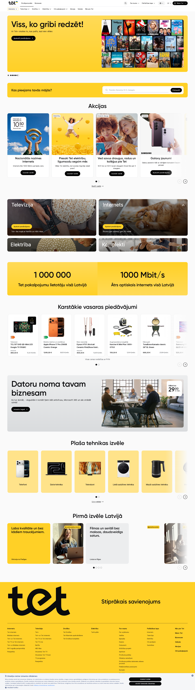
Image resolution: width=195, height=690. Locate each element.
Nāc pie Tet (179, 629)
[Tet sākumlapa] (13, 3)
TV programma (40, 658)
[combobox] (192, 676)
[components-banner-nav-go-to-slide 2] (13, 75)
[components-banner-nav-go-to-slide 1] (11, 75)
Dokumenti (122, 645)
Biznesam (179, 637)
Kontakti (122, 670)
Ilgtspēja (122, 639)
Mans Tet (179, 633)
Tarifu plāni (95, 632)
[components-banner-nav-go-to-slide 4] (17, 75)
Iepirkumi (122, 652)
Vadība (121, 635)
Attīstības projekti (125, 648)
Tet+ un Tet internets (14, 639)
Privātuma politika (125, 655)
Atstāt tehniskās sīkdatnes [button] (145, 684)
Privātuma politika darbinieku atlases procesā (131, 662)
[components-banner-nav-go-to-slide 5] (18, 75)
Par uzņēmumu (124, 632)
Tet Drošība (67, 632)
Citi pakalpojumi (181, 651)
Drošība (66, 629)
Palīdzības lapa (153, 629)
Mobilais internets (13, 635)
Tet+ (37, 632)
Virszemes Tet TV (41, 652)
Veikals (178, 642)
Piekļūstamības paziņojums (128, 667)
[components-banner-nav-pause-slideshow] (8, 75)
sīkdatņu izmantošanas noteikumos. (44, 685)
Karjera (121, 642)
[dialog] (97, 681)
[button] (51, 245)
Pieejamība (11, 652)
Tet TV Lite (39, 642)
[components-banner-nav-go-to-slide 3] (15, 75)
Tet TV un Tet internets (15, 642)
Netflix (37, 645)
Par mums (123, 629)
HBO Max (38, 648)
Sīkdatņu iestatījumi (125, 658)
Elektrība (94, 629)
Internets (11, 629)
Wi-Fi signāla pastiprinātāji (16, 648)
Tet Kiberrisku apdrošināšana (73, 635)
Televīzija (39, 629)
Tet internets (11, 632)
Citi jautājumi (151, 642)
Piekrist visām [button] (145, 679)
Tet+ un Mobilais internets (16, 645)
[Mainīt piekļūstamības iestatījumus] (161, 3)
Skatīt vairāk (96, 186)
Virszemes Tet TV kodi (42, 655)
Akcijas (178, 646)
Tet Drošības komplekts (71, 639)
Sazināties (150, 645)
